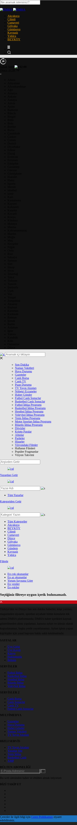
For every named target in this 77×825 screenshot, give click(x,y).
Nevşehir (12, 243)
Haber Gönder (23, 394)
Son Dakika (22, 364)
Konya (11, 217)
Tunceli (11, 284)
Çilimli (11, 19)
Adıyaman (13, 83)
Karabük (12, 337)
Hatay (11, 180)
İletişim (11, 660)
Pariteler (20, 438)
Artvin (11, 103)
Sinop (10, 267)
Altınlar (19, 434)
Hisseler (19, 441)
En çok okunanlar (17, 574)
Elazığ (11, 153)
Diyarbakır (13, 146)
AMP (10, 760)
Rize (10, 253)
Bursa (10, 130)
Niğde (11, 247)
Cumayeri (13, 22)
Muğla (11, 237)
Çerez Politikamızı (42, 816)
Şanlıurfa (12, 287)
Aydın (11, 106)
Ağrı (10, 89)
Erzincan (12, 156)
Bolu (10, 123)
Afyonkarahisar (16, 86)
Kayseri (12, 203)
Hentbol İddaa (15, 679)
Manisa (11, 227)
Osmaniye (13, 344)
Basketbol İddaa (17, 676)
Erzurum (12, 160)
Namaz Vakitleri (24, 368)
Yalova (11, 334)
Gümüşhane (14, 173)
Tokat (10, 277)
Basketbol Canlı (16, 757)
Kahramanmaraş (17, 230)
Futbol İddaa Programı (28, 404)
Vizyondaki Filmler (26, 445)
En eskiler (13, 587)
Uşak (10, 290)
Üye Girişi (13, 646)
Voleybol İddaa (16, 686)
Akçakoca (13, 15)
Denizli (11, 143)
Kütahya (12, 220)
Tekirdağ (12, 273)
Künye (11, 653)
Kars (10, 197)
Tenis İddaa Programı (27, 418)
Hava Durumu (23, 371)
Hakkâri (12, 176)
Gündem (12, 548)
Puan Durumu (23, 384)
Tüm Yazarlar (15, 495)
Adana (11, 79)
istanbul (12, 190)
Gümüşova (13, 29)
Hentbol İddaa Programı (29, 411)
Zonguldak (13, 300)
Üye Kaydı (14, 650)
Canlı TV (20, 381)
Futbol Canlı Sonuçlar (28, 398)
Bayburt (12, 307)
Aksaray (12, 304)
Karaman (12, 310)
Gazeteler (20, 374)
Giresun (12, 170)
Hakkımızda (14, 656)
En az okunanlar (17, 577)
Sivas (10, 270)
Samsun (12, 260)
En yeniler (13, 584)
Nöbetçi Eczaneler (26, 391)
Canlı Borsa (22, 378)
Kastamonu (14, 200)
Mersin (11, 186)
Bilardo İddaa (15, 682)
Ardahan (12, 327)
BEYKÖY (13, 39)
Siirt (9, 263)
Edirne (11, 150)
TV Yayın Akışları (25, 388)
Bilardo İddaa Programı (29, 424)
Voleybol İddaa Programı (29, 414)
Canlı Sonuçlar (16, 702)
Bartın (11, 324)
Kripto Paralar (23, 431)
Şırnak (11, 320)
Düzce (11, 347)
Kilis (10, 340)
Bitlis (10, 120)
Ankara (11, 96)
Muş (10, 240)
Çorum (11, 140)
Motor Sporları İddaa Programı (33, 421)
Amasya (12, 93)
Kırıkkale (13, 314)
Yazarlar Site (14, 750)
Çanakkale (13, 133)
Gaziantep (13, 166)
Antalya (12, 99)
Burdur (11, 126)
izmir (10, 193)
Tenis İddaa (14, 754)
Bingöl (11, 116)
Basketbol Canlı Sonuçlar (30, 401)
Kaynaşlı (12, 32)
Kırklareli (13, 207)
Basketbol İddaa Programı (30, 408)
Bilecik (11, 113)
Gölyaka (12, 26)
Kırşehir (12, 210)
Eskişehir (12, 163)
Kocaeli (12, 213)
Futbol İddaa (14, 672)
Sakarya (12, 257)
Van (9, 294)
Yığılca (11, 36)
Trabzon (12, 280)
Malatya (12, 223)
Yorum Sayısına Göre (20, 580)
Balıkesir (12, 110)
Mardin (11, 233)
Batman (12, 317)
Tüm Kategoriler (17, 521)
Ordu (10, 250)
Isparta (11, 183)
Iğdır (10, 330)
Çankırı (11, 136)
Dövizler (20, 428)
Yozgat (11, 297)
